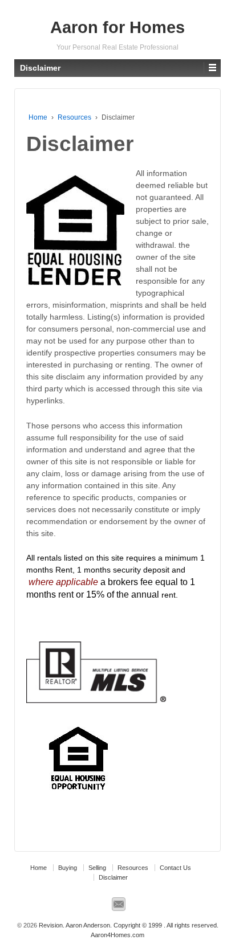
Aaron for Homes (117, 27)
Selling (97, 867)
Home (38, 117)
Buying (67, 867)
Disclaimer (113, 877)
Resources (74, 117)
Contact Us (175, 867)
